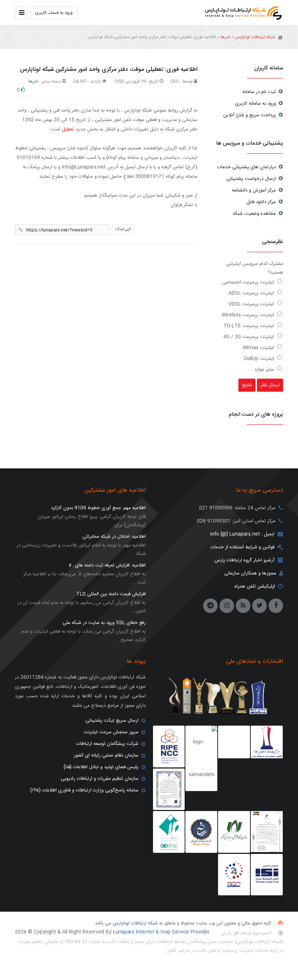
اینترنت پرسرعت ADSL (252, 293)
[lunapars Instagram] (227, 605)
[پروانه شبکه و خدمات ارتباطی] (267, 832)
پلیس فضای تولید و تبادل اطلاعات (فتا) (101, 767)
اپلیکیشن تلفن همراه (254, 586)
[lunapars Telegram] (210, 605)
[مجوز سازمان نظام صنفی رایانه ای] (234, 832)
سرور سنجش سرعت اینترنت (111, 732)
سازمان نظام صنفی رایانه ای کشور (106, 755)
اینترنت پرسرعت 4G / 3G (249, 337)
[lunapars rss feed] (243, 605)
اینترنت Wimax (259, 348)
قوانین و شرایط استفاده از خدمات (242, 547)
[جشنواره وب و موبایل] (267, 742)
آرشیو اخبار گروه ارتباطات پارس (244, 560)
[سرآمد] (201, 832)
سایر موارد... (262, 370)
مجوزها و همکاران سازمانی (250, 573)
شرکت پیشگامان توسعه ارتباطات (107, 744)
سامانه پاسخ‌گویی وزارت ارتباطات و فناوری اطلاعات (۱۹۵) (84, 790)
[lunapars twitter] (259, 605)
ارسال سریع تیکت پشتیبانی (111, 721)
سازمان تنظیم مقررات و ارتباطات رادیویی (99, 779)
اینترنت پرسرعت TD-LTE (249, 326)
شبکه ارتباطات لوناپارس (241, 13)
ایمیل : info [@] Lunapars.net (242, 534)
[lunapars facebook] (276, 605)
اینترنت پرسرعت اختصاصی (248, 282)
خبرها (225, 37)
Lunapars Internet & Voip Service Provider (161, 932)
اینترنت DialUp (259, 359)
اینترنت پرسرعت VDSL (252, 304)
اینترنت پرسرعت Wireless (248, 315)
